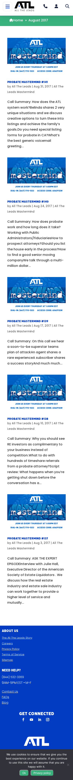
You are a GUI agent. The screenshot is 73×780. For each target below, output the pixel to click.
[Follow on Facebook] (23, 719)
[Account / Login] (56, 6)
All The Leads (21, 86)
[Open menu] (7, 6)
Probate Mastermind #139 (27, 321)
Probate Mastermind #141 (27, 82)
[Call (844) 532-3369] (45, 6)
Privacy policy (42, 773)
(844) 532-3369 (13, 677)
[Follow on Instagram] (47, 719)
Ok (24, 773)
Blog (5, 702)
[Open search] (67, 6)
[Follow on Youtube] (31, 719)
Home (18, 20)
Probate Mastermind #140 (28, 202)
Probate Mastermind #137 (27, 538)
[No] (68, 765)
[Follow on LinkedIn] (39, 719)
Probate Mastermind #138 (27, 419)
